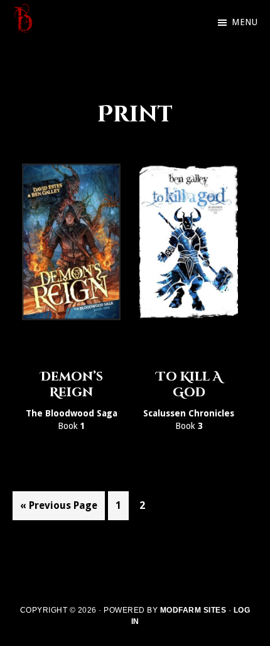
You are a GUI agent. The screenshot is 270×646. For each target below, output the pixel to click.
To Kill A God (189, 384)
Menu (244, 22)
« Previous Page (58, 509)
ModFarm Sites (193, 610)
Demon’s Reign (71, 384)
